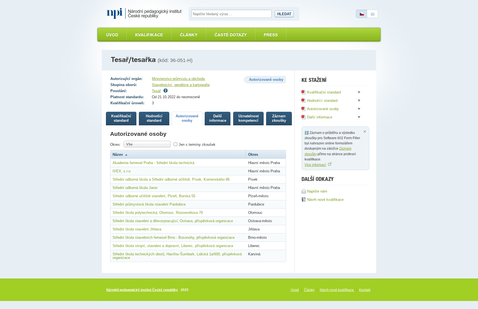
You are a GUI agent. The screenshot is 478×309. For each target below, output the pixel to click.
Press (271, 34)
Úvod (112, 34)
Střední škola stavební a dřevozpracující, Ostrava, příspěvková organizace (173, 221)
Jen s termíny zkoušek (197, 144)
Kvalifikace (149, 34)
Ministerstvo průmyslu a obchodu (178, 79)
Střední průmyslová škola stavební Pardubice (149, 204)
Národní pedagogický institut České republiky (142, 290)
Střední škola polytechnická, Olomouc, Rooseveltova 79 (158, 213)
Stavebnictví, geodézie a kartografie (181, 85)
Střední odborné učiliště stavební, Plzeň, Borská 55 (154, 196)
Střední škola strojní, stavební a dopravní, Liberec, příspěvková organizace (173, 246)
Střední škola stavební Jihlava (137, 229)
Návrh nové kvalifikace (337, 290)
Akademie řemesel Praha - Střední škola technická (153, 163)
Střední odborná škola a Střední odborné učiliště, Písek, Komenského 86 (171, 179)
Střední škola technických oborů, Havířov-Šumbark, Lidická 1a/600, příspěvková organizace (177, 256)
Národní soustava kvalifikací (145, 13)
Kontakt (364, 290)
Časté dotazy (230, 34)
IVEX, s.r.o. (122, 171)
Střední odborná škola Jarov (135, 188)
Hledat (284, 14)
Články (189, 34)
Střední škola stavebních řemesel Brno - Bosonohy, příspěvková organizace (174, 237)
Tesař (156, 91)
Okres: (115, 144)
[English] (372, 14)
